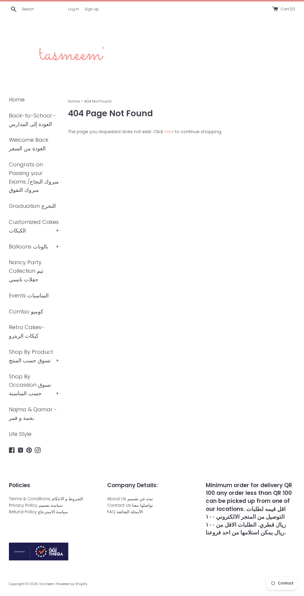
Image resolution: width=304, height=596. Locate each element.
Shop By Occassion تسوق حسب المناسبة (30, 385)
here (169, 132)
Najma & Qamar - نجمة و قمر (33, 414)
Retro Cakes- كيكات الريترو (26, 332)
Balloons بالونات (28, 246)
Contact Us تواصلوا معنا (130, 505)
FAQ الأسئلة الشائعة (125, 512)
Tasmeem (47, 583)
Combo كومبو (26, 311)
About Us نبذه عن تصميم (130, 499)
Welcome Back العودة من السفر (28, 144)
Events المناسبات (29, 295)
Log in (73, 9)
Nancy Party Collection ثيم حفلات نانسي (26, 271)
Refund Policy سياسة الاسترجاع (38, 512)
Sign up (92, 9)
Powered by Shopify (71, 583)
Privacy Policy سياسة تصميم (36, 505)
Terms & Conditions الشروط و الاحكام (46, 499)
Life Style (20, 434)
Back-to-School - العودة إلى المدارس (32, 120)
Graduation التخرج (32, 206)
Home (17, 99)
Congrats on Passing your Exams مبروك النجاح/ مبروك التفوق (34, 177)
